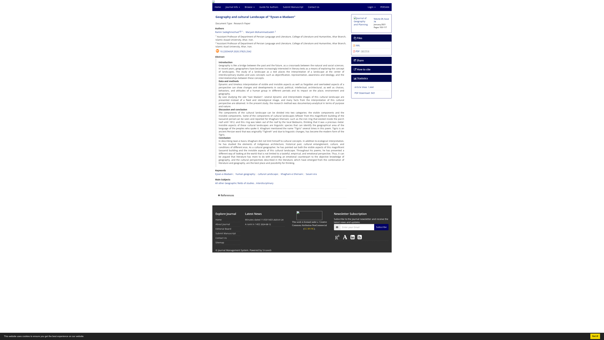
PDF (362, 51)
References (227, 195)
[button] (85, 336)
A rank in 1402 (252, 224)
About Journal (222, 224)
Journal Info (232, 7)
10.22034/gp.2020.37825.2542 (235, 51)
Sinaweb (267, 250)
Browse (249, 7)
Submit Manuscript (293, 7)
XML (357, 45)
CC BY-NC (309, 229)
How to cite (363, 69)
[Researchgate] (338, 237)
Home (218, 7)
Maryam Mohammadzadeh (260, 32)
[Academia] (346, 237)
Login (371, 7)
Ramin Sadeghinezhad (227, 32)
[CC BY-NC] (309, 215)
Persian (384, 7)
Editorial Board (223, 228)
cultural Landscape (268, 174)
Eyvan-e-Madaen (224, 174)
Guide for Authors (268, 7)
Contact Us (313, 7)
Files (359, 38)
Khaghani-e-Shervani (292, 174)
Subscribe (381, 227)
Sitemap (219, 242)
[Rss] (360, 237)
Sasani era (311, 174)
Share (360, 60)
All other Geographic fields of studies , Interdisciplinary (244, 183)
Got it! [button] (595, 336)
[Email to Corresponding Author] (240, 31)
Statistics (362, 78)
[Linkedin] (353, 237)
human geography (245, 174)
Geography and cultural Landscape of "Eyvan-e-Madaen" (255, 17)
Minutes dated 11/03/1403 (259, 219)
